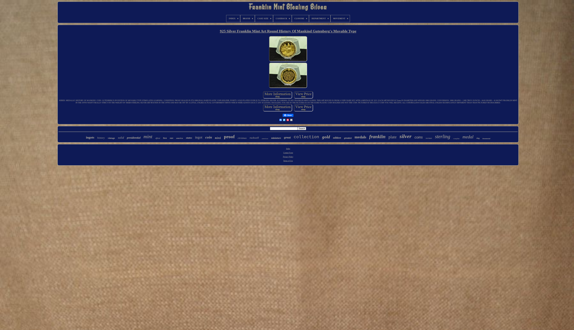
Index (288, 149)
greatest (348, 138)
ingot (198, 137)
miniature (276, 138)
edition (337, 137)
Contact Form (288, 153)
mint (148, 136)
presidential (134, 137)
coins (419, 137)
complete (456, 138)
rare (171, 138)
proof (229, 136)
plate (392, 137)
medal (467, 136)
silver (406, 136)
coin (208, 137)
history (101, 137)
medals (360, 137)
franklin (377, 136)
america (179, 138)
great (287, 137)
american (265, 138)
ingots (90, 137)
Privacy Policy (288, 157)
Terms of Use (288, 161)
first (165, 138)
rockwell (254, 137)
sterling (442, 136)
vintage (111, 138)
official (157, 138)
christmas (242, 138)
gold (326, 136)
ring (478, 138)
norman (429, 138)
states (189, 137)
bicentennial (486, 138)
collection (306, 137)
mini (218, 137)
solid (121, 137)
